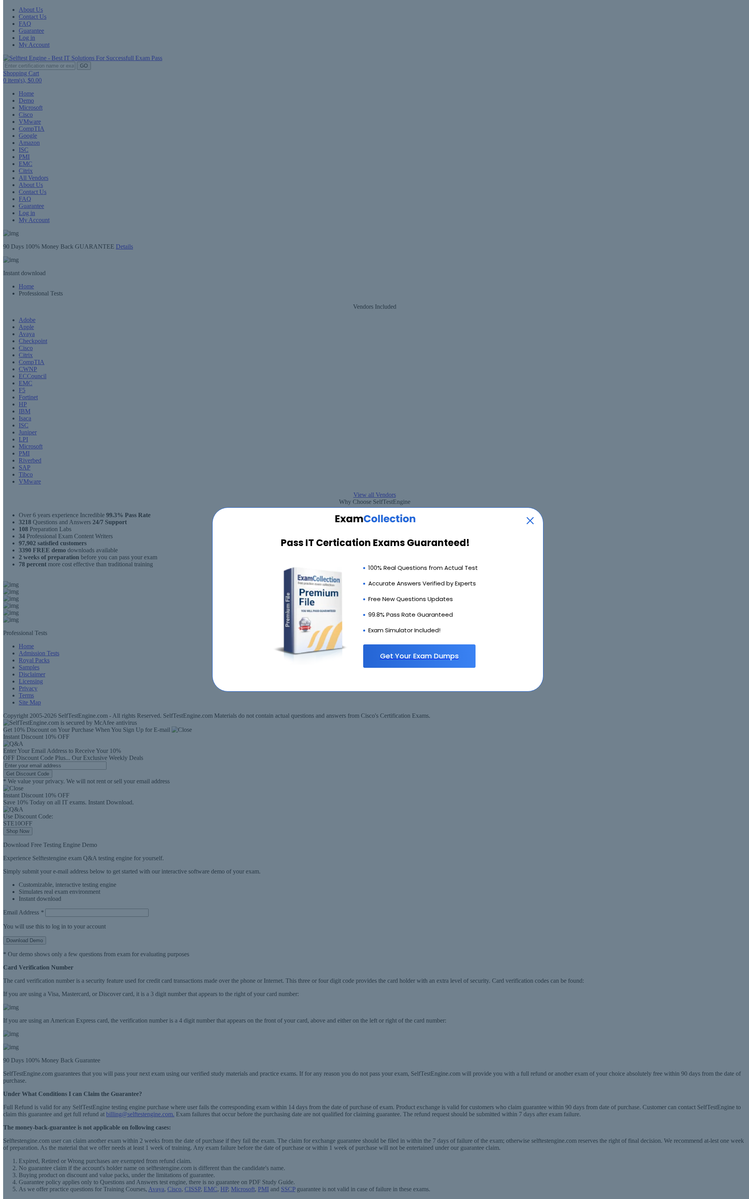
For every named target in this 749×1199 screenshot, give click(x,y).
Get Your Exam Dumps (419, 656)
